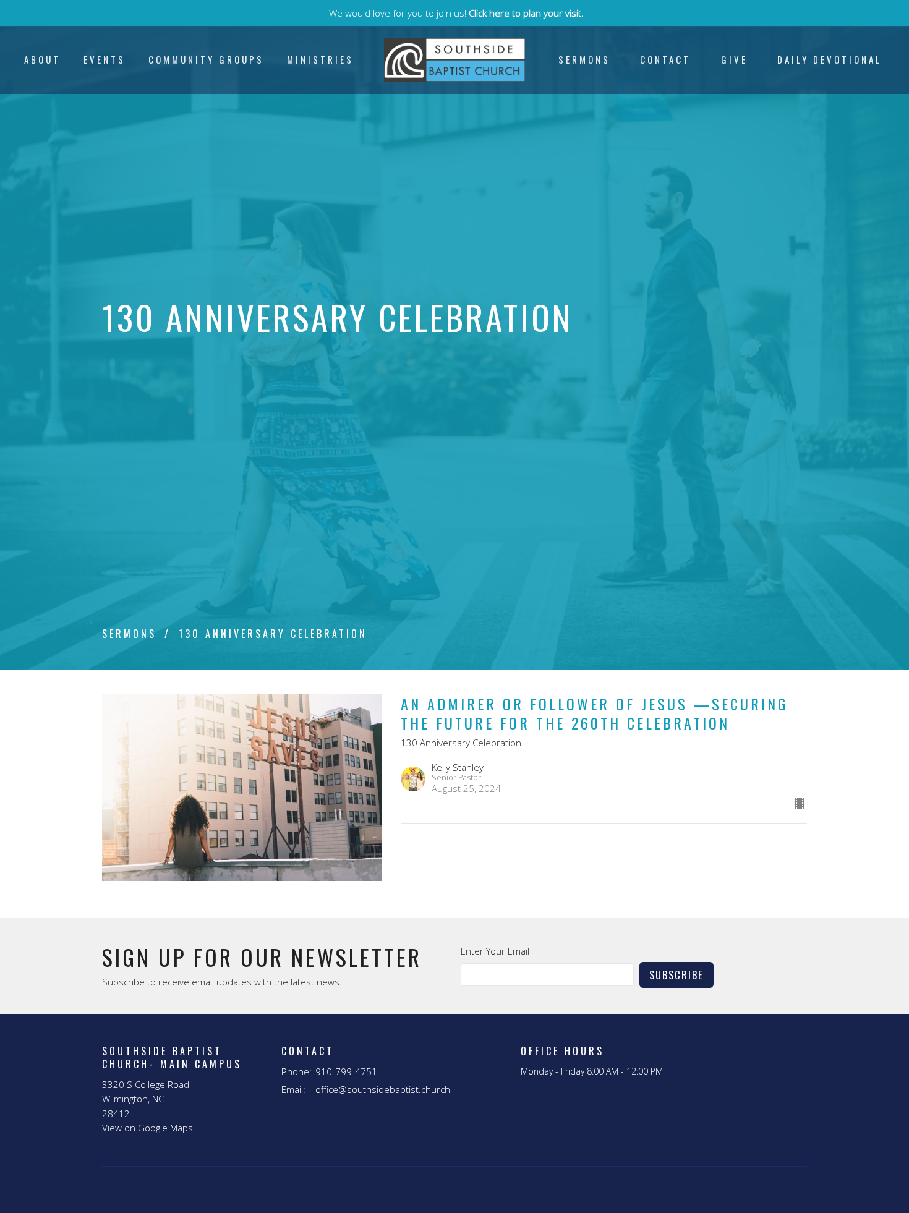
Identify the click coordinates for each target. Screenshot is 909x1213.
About (42, 59)
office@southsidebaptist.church (382, 1089)
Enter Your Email (495, 951)
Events (104, 59)
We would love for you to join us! (456, 13)
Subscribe (676, 974)
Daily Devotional (829, 59)
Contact (665, 59)
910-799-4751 (346, 1071)
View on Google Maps (147, 1127)
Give (734, 59)
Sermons (584, 59)
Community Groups (206, 59)
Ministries (320, 59)
